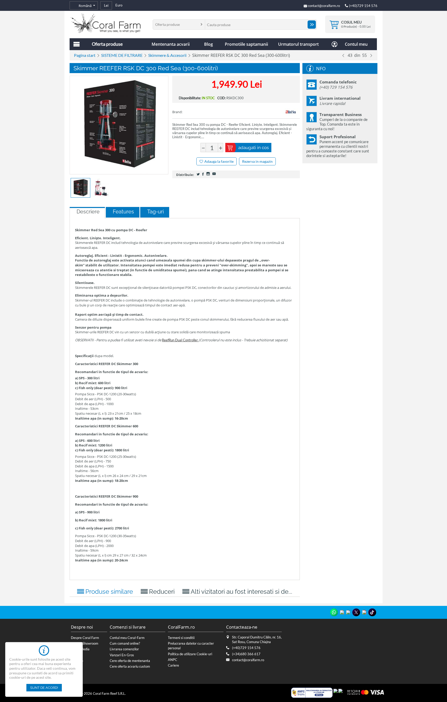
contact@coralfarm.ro (324, 6)
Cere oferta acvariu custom (130, 666)
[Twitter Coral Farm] (356, 612)
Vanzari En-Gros (122, 655)
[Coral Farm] (105, 23)
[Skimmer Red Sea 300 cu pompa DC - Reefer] (119, 125)
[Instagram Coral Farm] (342, 612)
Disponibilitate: (190, 98)
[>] (371, 55)
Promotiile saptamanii (246, 44)
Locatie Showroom (84, 643)
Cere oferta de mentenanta (130, 661)
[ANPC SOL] (335, 692)
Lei (106, 5)
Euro (118, 5)
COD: (221, 98)
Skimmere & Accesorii (167, 55)
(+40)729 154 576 (362, 6)
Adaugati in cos (253, 147)
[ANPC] (312, 692)
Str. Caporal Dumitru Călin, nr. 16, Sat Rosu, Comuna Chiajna (257, 639)
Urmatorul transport (298, 44)
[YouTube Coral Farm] (364, 612)
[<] (343, 55)
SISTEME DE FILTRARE (122, 55)
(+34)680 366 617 (246, 654)
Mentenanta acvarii (171, 44)
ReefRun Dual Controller (180, 340)
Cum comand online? (125, 643)
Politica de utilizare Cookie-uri (190, 654)
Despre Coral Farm (85, 638)
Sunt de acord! (44, 688)
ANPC (172, 660)
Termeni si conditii (181, 638)
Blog (208, 44)
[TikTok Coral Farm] (372, 612)
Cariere (173, 665)
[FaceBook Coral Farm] (348, 612)
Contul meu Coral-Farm (127, 638)
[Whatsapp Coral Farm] (334, 612)
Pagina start (84, 55)
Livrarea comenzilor (124, 649)
